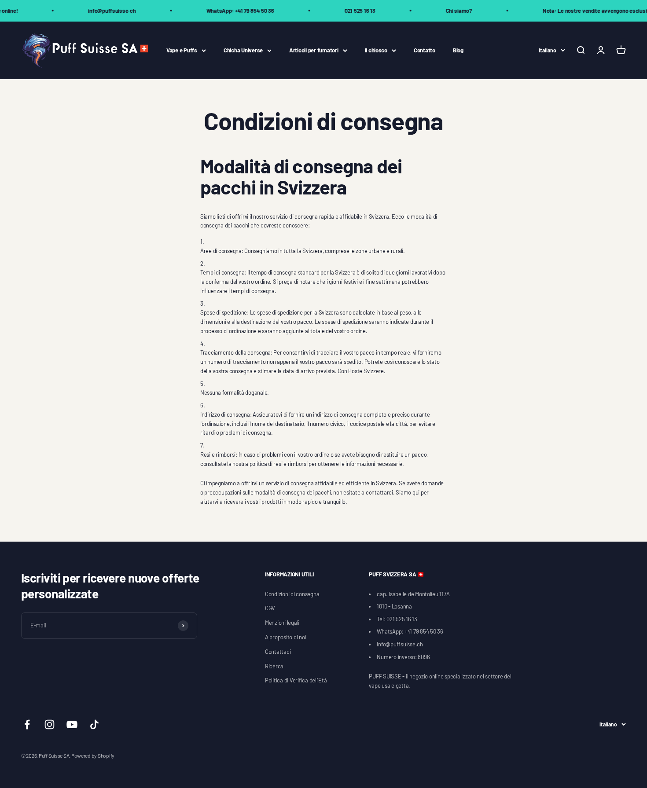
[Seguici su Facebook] (27, 724)
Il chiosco (376, 50)
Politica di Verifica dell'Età (296, 680)
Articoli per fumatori (313, 50)
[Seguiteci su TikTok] (94, 724)
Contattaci (277, 651)
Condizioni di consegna (292, 593)
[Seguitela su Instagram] (49, 724)
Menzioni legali (282, 622)
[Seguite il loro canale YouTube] (72, 724)
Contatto (424, 50)
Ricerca (274, 666)
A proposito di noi (285, 637)
